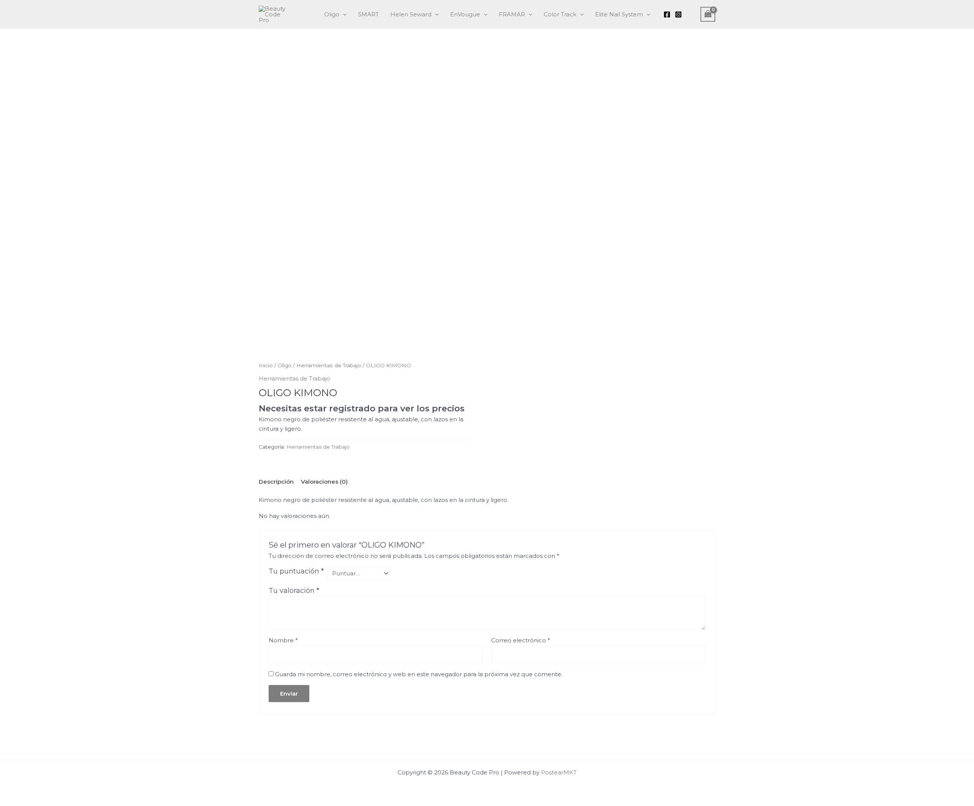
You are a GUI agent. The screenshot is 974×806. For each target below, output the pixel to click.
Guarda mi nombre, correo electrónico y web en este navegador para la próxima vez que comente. (418, 674)
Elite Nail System (619, 14)
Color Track (560, 14)
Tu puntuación (296, 571)
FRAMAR (512, 14)
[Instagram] (678, 14)
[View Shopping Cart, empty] (708, 14)
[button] (343, 14)
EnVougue (465, 14)
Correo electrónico (520, 640)
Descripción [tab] (276, 481)
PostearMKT (559, 772)
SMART (368, 14)
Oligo (331, 14)
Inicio (266, 365)
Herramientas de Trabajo (328, 365)
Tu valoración (294, 590)
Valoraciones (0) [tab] (324, 481)
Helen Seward (410, 14)
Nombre (283, 640)
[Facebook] (667, 14)
